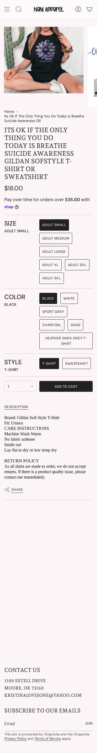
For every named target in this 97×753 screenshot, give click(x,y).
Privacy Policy (15, 738)
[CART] (89, 9)
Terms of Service (47, 738)
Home (9, 111)
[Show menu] (7, 9)
